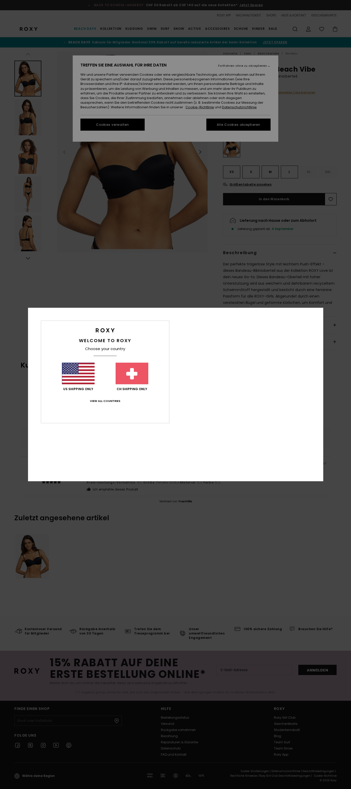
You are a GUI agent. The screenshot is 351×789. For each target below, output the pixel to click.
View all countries (105, 401)
